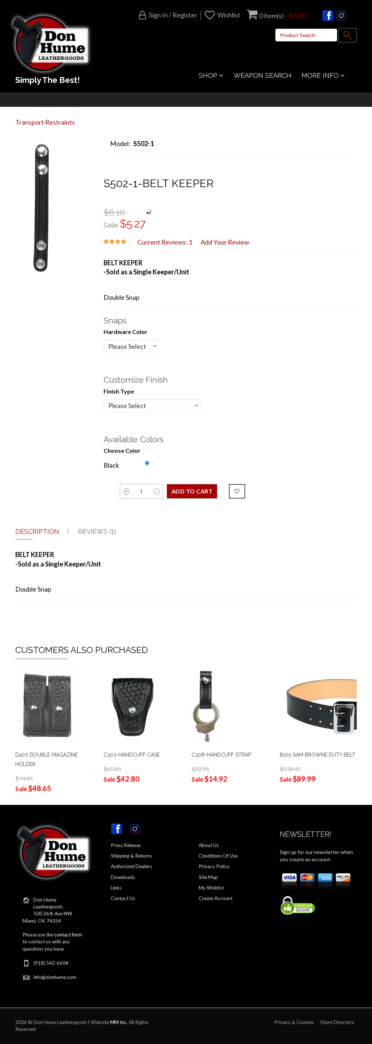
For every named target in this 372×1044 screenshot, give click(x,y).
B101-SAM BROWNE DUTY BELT (317, 755)
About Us (209, 845)
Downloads (123, 877)
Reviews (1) (97, 531)
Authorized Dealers (131, 866)
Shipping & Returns (131, 856)
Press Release (126, 845)
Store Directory (337, 1022)
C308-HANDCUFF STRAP (221, 755)
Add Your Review (225, 242)
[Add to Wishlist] (237, 491)
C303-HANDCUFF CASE (132, 755)
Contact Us (123, 898)
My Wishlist (211, 888)
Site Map (208, 877)
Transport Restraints (45, 122)
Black (111, 465)
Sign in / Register (173, 15)
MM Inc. (119, 1022)
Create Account (215, 898)
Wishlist (228, 15)
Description (37, 531)
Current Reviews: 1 (164, 242)
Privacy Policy (214, 866)
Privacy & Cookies (294, 1022)
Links (116, 888)
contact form (68, 935)
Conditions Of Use (218, 856)
